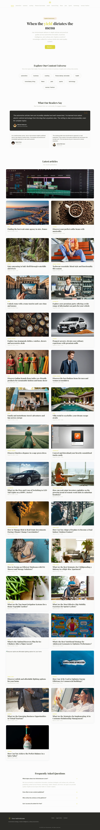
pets (66, 5)
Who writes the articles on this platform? (34, 798)
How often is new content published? (33, 792)
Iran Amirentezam (18, 818)
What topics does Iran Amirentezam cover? (35, 778)
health (48, 5)
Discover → (50, 47)
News (61, 5)
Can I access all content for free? (32, 803)
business (25, 5)
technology (76, 5)
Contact (65, 818)
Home (12, 5)
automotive (18, 5)
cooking (31, 5)
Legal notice (59, 818)
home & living (55, 5)
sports (70, 5)
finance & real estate (40, 5)
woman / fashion (85, 5)
